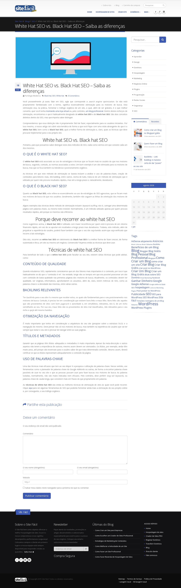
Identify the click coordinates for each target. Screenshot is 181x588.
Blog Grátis (155, 251)
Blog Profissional (143, 256)
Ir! (86, 549)
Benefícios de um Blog (145, 247)
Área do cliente (152, 551)
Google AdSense (140, 284)
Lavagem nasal (125, 582)
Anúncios (158, 241)
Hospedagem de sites (154, 532)
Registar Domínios (153, 540)
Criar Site (122, 12)
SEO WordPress (150, 297)
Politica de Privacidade (153, 579)
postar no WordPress (150, 290)
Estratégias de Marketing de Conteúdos (110, 541)
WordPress (148, 303)
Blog (117, 5)
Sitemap (121, 579)
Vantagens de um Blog (154, 301)
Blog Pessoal (140, 254)
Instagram (29, 560)
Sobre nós (107, 5)
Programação (139, 95)
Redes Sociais (139, 100)
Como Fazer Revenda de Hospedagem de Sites (114, 557)
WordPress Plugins (141, 307)
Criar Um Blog (141, 271)
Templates (141, 301)
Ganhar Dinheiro (142, 281)
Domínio (135, 277)
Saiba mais (28, 552)
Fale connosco (151, 555)
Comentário (28, 433)
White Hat (60, 96)
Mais (146, 12)
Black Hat (47, 96)
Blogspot (152, 258)
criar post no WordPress (149, 268)
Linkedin (164, 12)
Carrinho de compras (131, 5)
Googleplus (160, 12)
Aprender (138, 57)
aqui (30, 388)
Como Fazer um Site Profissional (108, 551)
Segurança (138, 105)
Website (26, 477)
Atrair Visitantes (147, 244)
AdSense (135, 241)
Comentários (141, 121)
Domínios (134, 12)
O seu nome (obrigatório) (34, 467)
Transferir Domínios (154, 544)
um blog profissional (94, 111)
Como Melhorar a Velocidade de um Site (111, 546)
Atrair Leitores (136, 244)
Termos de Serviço (134, 579)
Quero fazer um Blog (153, 143)
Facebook (156, 12)
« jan (133, 226)
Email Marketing (146, 278)
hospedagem (142, 287)
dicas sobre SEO (152, 274)
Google (157, 281)
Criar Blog (147, 264)
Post (138, 290)
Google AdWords (155, 284)
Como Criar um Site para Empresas (109, 530)
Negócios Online (140, 84)
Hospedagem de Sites (105, 12)
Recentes (155, 121)
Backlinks (156, 244)
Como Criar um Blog (147, 259)
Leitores (153, 288)
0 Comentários (74, 96)
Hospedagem (139, 73)
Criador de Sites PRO (154, 536)
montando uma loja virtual (57, 111)
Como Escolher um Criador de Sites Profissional (114, 536)
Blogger (144, 251)
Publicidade (138, 294)
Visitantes (134, 305)
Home (89, 12)
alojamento (146, 241)
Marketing (138, 78)
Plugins (137, 89)
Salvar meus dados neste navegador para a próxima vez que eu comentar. (57, 488)
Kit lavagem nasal (140, 582)
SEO (54, 96)
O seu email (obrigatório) (88, 467)
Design (137, 62)
